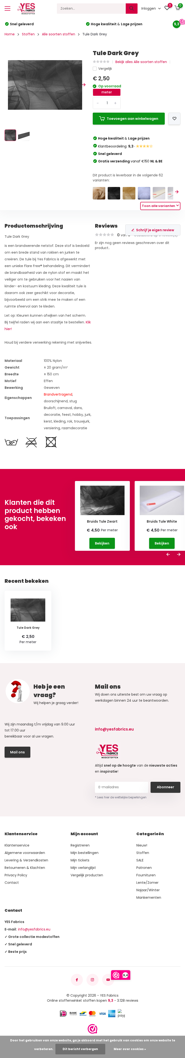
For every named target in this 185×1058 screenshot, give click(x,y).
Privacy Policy (16, 875)
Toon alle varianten (158, 206)
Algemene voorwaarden (25, 852)
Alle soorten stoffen (58, 34)
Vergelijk (105, 68)
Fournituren (146, 875)
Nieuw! (141, 845)
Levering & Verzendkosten (26, 860)
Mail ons (17, 752)
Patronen (144, 867)
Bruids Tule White (162, 521)
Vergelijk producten (87, 875)
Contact (12, 882)
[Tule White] (144, 193)
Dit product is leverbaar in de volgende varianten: (128, 178)
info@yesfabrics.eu (114, 729)
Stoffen (28, 34)
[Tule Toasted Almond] (99, 193)
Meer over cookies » (130, 1049)
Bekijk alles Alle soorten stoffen (141, 61)
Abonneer (165, 787)
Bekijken (102, 543)
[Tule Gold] (129, 193)
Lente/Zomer (147, 882)
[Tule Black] (114, 193)
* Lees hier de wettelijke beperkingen (120, 797)
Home (10, 34)
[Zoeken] (132, 8)
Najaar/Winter (148, 890)
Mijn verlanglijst (83, 867)
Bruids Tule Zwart (102, 521)
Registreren (80, 845)
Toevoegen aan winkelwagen (132, 118)
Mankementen (148, 897)
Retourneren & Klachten (25, 867)
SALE (140, 860)
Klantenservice (17, 845)
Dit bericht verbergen (80, 1049)
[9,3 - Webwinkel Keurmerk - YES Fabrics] (92, 1029)
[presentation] (6, 85)
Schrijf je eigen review (155, 230)
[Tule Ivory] (159, 193)
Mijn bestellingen (85, 852)
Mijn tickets (80, 860)
